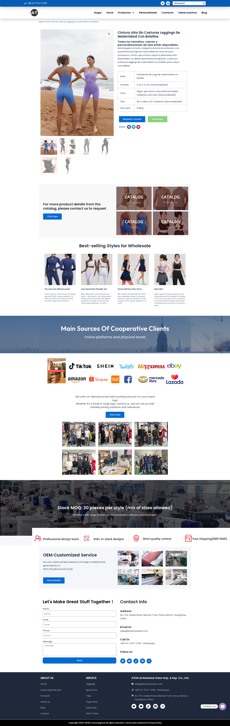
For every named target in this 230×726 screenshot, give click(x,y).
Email (45, 619)
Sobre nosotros (187, 12)
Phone (46, 630)
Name (46, 608)
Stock (109, 12)
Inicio (41, 21)
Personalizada (148, 12)
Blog (204, 12)
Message (47, 641)
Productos (124, 12)
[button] (109, 34)
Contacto (168, 12)
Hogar (98, 12)
